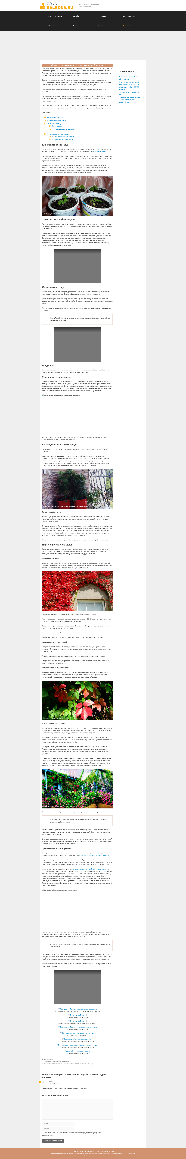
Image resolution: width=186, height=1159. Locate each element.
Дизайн (76, 16)
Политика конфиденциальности (93, 1156)
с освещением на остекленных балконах (94, 855)
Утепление (102, 16)
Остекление (53, 26)
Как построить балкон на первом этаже (56, 1061)
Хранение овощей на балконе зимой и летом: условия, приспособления (129, 100)
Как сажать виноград (55, 117)
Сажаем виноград (54, 124)
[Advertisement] (93, 45)
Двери (100, 26)
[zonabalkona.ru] (69, 5)
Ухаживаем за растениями (63, 129)
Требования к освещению (62, 139)
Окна (75, 26)
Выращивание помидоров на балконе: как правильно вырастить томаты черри (69, 1063)
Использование (129, 16)
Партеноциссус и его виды (63, 136)
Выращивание (128, 26)
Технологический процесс (57, 120)
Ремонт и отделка (55, 16)
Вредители (57, 126)
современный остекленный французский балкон (89, 869)
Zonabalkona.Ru (77, 1151)
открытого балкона (100, 151)
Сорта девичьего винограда (57, 134)
